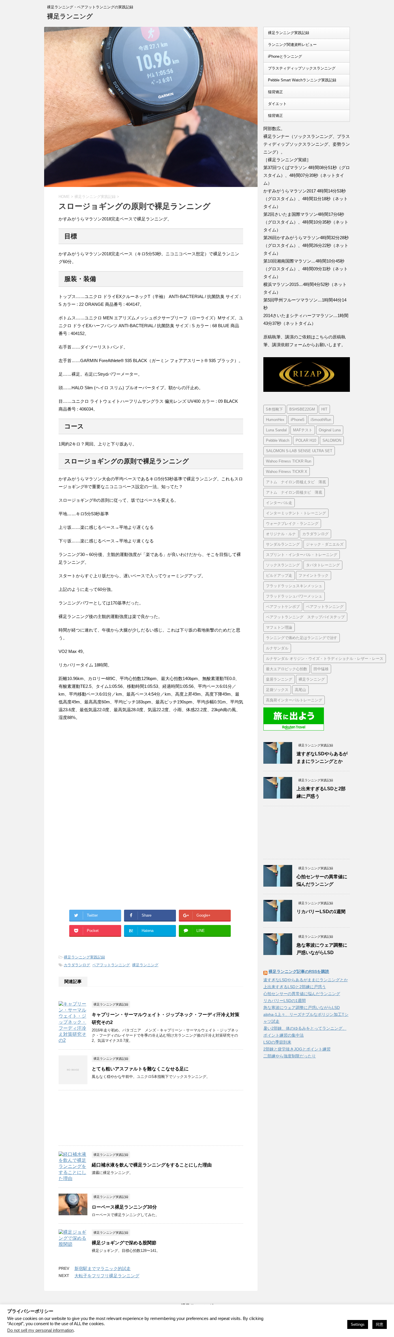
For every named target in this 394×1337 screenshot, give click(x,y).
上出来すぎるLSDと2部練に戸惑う (294, 986)
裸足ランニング (70, 16)
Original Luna (330, 430)
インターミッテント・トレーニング (296, 513)
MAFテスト (302, 430)
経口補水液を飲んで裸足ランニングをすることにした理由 (152, 1164)
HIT (324, 409)
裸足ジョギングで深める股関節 (124, 1242)
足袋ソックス (277, 690)
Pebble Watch (277, 440)
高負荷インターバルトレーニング (294, 700)
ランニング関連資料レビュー (292, 44)
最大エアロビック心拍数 (286, 669)
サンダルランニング (283, 544)
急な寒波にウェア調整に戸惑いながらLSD (301, 1007)
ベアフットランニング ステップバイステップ (305, 617)
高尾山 (300, 690)
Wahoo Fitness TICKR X (286, 471)
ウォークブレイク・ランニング (292, 523)
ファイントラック (314, 575)
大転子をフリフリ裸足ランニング (106, 1275)
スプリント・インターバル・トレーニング (301, 555)
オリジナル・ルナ (281, 534)
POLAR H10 (306, 440)
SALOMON (331, 440)
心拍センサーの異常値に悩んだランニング (301, 993)
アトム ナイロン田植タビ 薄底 (294, 492)
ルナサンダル (277, 648)
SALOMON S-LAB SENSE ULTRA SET (299, 451)
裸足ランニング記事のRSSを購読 (299, 971)
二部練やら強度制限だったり (289, 1056)
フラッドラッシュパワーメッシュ (294, 596)
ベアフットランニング (111, 965)
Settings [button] (358, 1324)
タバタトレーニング (323, 565)
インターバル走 (279, 503)
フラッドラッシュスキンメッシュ (294, 586)
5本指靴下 (274, 409)
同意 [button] (379, 1324)
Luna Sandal (276, 430)
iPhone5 (297, 419)
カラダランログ (77, 965)
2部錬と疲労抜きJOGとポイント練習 (297, 1049)
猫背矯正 (275, 92)
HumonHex (275, 419)
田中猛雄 (321, 669)
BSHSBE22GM (302, 409)
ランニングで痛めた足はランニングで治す (301, 638)
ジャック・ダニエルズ (325, 544)
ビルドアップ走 (279, 575)
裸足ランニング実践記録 (84, 957)
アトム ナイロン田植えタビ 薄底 (296, 482)
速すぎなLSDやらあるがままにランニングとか (305, 980)
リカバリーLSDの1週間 (321, 911)
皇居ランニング (279, 679)
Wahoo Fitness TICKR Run (288, 461)
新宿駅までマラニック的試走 (102, 1268)
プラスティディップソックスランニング (301, 68)
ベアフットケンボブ (283, 606)
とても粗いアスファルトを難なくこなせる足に (140, 1068)
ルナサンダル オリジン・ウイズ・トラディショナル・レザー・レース (324, 658)
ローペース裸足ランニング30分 (124, 1207)
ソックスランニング (283, 565)
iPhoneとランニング (285, 56)
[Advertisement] (107, 773)
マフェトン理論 (279, 627)
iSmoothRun (321, 419)
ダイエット (277, 104)
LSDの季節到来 (277, 1042)
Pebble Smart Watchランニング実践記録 (302, 80)
